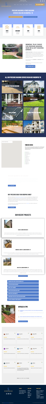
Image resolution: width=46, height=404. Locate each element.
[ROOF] (28, 27)
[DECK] (39, 27)
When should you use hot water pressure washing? (16, 296)
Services (21, 4)
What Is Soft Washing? (12, 287)
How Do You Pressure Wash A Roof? (14, 290)
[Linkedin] (8, 394)
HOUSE (7, 31)
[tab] (23, 281)
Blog (23, 4)
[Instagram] (10, 394)
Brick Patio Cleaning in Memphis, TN (23, 267)
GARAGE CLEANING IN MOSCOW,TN (23, 229)
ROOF (28, 31)
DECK (39, 31)
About (18, 4)
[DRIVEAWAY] (18, 27)
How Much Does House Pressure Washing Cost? (16, 281)
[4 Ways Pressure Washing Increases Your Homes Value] (18, 316)
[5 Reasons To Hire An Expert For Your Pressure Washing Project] (18, 310)
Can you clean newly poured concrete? (14, 299)
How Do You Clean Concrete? (13, 293)
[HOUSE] (7, 27)
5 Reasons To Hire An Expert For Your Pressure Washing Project (31, 311)
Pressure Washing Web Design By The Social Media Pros (38, 402)
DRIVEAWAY (17, 31)
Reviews (27, 4)
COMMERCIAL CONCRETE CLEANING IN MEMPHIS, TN (23, 249)
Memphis (28, 203)
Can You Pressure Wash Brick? (13, 284)
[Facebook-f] (7, 394)
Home (15, 4)
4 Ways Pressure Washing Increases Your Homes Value (31, 316)
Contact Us (30, 4)
